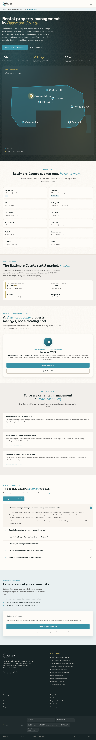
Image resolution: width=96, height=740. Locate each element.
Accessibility (82, 736)
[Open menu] (91, 3)
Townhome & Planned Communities (61, 666)
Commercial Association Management (62, 663)
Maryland (23, 9)
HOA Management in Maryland (59, 672)
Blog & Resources (55, 695)
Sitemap (90, 736)
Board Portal (54, 710)
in (4, 673)
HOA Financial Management (59, 669)
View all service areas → (86, 725)
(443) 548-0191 (48, 371)
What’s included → (36, 47)
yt (17, 673)
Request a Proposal (56, 701)
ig (13, 673)
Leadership (6, 698)
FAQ (4, 707)
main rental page (47, 493)
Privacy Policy (68, 736)
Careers (5, 701)
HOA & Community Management (60, 657)
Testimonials (7, 704)
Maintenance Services (57, 681)
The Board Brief (55, 698)
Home (4, 9)
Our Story (6, 695)
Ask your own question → (14, 499)
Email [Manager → (48, 365)
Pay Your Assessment (56, 704)
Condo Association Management (60, 660)
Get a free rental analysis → (15, 47)
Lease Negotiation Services (58, 678)
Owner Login (54, 707)
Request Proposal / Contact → (48, 627)
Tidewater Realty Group (57, 684)
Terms (75, 736)
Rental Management (13, 9)
